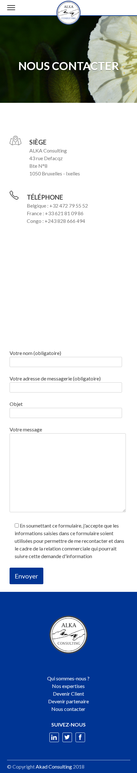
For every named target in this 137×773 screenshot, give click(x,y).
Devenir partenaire (68, 701)
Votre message (26, 429)
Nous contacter (68, 709)
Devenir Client (68, 694)
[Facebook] (80, 737)
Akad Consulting (54, 766)
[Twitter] (67, 737)
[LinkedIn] (54, 737)
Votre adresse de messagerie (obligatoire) (55, 378)
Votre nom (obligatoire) (35, 353)
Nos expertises (68, 686)
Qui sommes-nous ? (68, 678)
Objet (16, 404)
